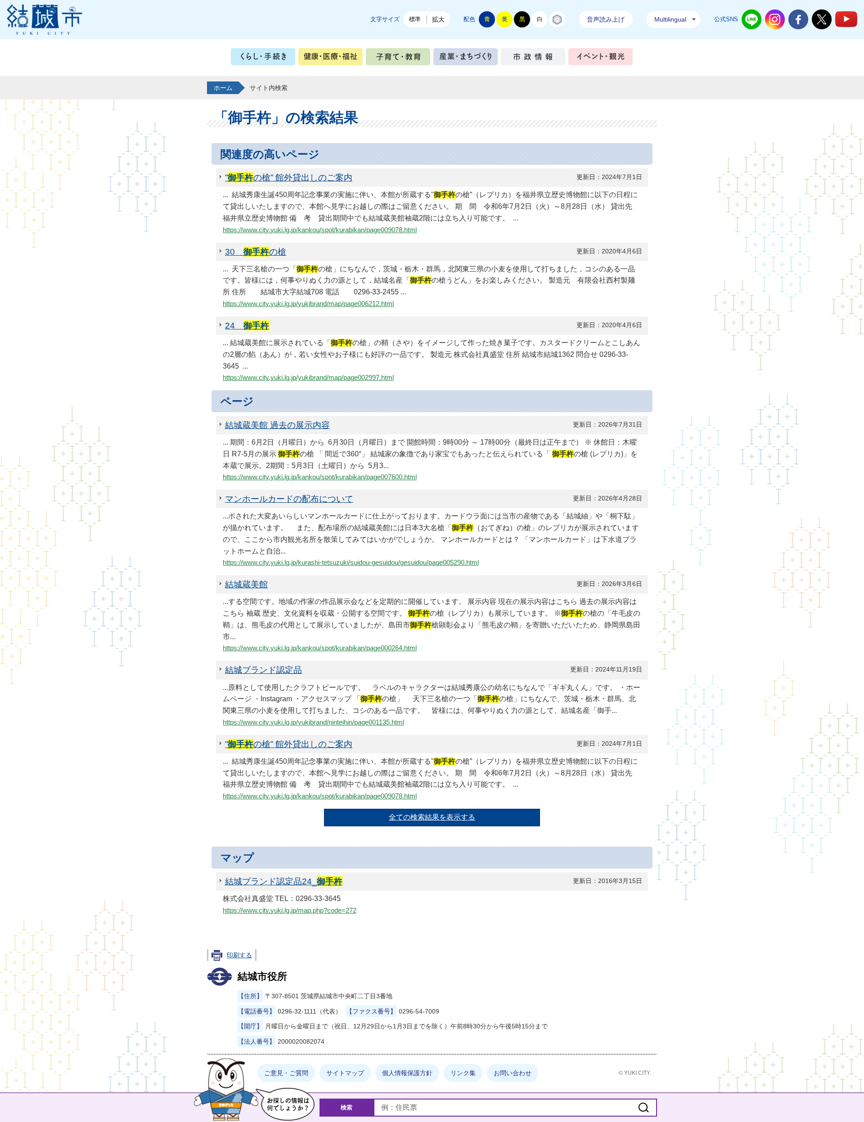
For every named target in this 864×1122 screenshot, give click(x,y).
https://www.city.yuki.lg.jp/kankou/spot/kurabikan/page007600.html (320, 477)
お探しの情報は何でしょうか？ (285, 1104)
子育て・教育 (398, 58)
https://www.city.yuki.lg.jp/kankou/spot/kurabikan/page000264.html (320, 648)
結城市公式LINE (751, 19)
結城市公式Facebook (798, 19)
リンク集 (463, 1073)
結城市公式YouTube (846, 19)
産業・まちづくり (465, 58)
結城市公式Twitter (822, 19)
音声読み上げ (606, 19)
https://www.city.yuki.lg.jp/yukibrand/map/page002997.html (308, 377)
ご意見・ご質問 (286, 1073)
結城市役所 (262, 976)
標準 (415, 19)
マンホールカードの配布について (289, 499)
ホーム (223, 87)
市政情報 (533, 58)
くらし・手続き (263, 58)
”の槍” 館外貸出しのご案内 (288, 177)
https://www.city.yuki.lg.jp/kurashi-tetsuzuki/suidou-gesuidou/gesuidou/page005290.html (351, 562)
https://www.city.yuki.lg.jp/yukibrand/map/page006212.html (308, 303)
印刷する (239, 955)
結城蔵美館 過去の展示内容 (277, 425)
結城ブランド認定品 (263, 670)
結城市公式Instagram (775, 19)
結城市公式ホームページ (44, 20)
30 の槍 (255, 252)
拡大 (438, 19)
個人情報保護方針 (407, 1073)
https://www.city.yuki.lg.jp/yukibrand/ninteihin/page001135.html (313, 722)
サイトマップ (345, 1073)
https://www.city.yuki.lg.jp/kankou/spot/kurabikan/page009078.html (320, 230)
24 (247, 325)
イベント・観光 (600, 58)
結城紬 (557, 19)
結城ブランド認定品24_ (283, 881)
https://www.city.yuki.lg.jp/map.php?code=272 (289, 910)
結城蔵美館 (246, 584)
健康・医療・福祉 (330, 58)
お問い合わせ (512, 1073)
